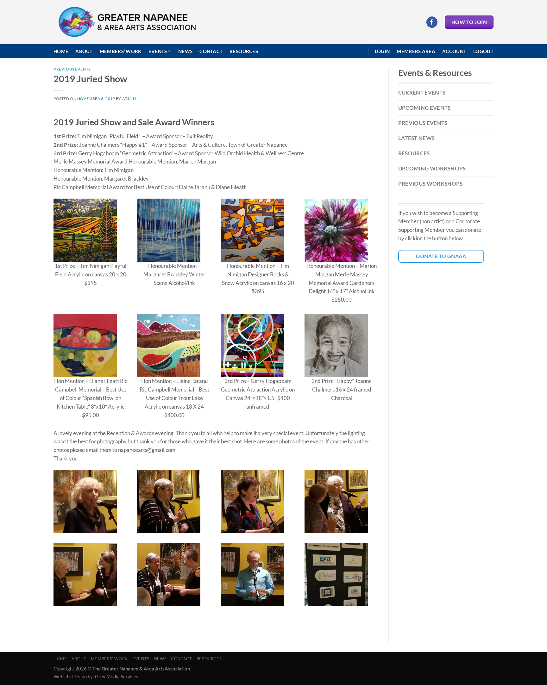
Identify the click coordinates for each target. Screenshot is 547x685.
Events (157, 51)
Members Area (416, 51)
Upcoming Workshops (432, 168)
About (84, 51)
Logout (483, 51)
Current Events (422, 92)
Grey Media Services (116, 676)
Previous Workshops (430, 183)
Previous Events (72, 69)
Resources (243, 51)
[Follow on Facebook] (431, 22)
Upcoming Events (424, 107)
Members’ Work (120, 51)
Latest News (416, 138)
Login (382, 51)
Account (454, 51)
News (185, 51)
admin (129, 98)
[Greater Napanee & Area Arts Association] (126, 22)
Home (60, 51)
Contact (211, 51)
